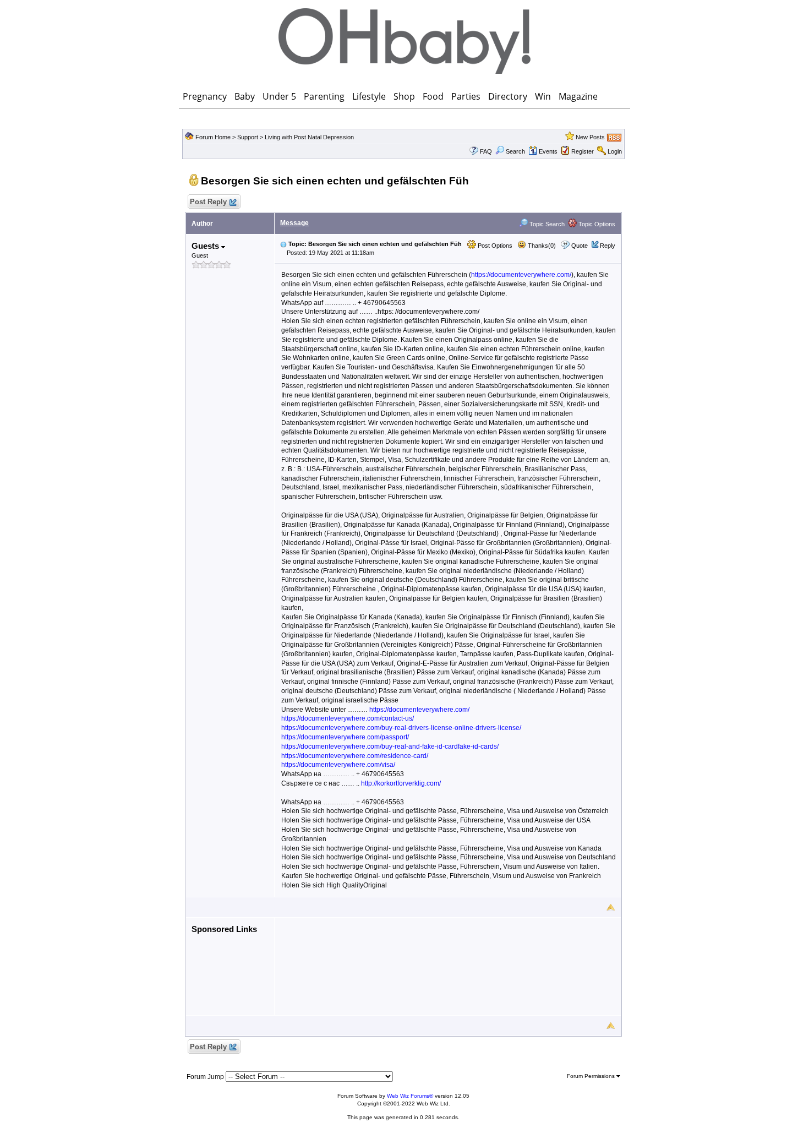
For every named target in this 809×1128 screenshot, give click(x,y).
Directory (507, 96)
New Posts (590, 137)
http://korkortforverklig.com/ (401, 783)
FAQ (486, 151)
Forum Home (213, 137)
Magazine (578, 96)
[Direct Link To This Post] (283, 244)
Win (543, 96)
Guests (206, 245)
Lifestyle (369, 96)
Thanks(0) (541, 245)
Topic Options (596, 224)
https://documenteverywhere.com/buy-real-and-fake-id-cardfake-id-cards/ (390, 746)
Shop (404, 96)
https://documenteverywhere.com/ (521, 275)
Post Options (494, 245)
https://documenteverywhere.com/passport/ (345, 737)
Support (247, 137)
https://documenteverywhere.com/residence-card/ (354, 756)
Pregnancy (205, 96)
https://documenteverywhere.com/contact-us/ (347, 718)
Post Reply (208, 202)
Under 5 (279, 96)
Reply (607, 245)
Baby (244, 96)
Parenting (324, 96)
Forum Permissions (591, 1076)
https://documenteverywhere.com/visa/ (338, 765)
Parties (465, 96)
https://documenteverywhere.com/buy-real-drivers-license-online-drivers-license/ (401, 728)
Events (548, 151)
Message (294, 223)
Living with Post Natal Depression (309, 137)
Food (433, 96)
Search (515, 151)
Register (582, 151)
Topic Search (546, 224)
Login (615, 151)
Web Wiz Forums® (410, 1096)
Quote (579, 245)
